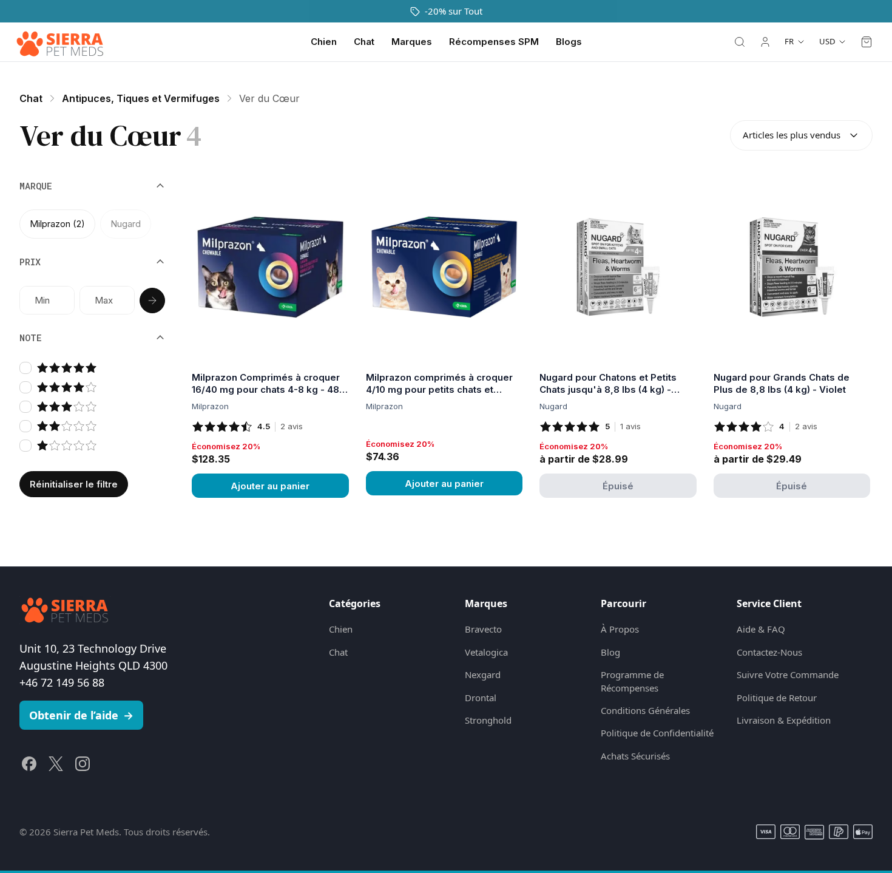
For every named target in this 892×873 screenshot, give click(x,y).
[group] (92, 224)
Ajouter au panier (270, 486)
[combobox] (801, 135)
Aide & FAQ (761, 629)
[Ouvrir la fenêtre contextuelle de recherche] (740, 42)
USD (827, 41)
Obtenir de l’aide (81, 715)
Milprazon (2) (57, 223)
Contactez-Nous (769, 652)
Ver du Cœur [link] (269, 98)
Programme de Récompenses (632, 680)
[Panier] (866, 42)
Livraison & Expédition (784, 720)
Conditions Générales (645, 710)
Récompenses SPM (494, 41)
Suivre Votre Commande (788, 674)
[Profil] (765, 42)
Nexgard (483, 674)
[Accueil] (60, 42)
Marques (411, 41)
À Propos (620, 629)
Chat (364, 41)
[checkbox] (25, 368)
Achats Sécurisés (635, 756)
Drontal (480, 697)
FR (789, 41)
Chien (324, 41)
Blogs (569, 41)
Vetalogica (486, 652)
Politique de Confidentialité (657, 733)
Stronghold (488, 720)
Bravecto (483, 629)
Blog (610, 652)
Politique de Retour (777, 697)
